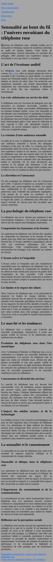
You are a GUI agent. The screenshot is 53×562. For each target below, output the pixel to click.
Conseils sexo (7, 12)
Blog (3, 20)
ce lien (15, 73)
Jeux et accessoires (10, 7)
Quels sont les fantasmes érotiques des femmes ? (23, 559)
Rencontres (6, 16)
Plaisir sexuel (7, 3)
